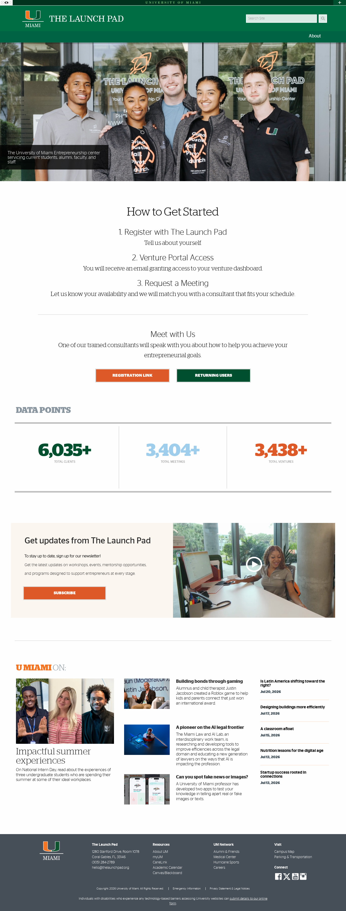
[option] (173, 112)
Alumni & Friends (226, 852)
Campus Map (284, 852)
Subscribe (65, 593)
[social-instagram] (303, 876)
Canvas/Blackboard (167, 873)
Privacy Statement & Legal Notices (230, 888)
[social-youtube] (295, 876)
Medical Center (225, 857)
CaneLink (160, 862)
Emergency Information (187, 888)
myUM (158, 857)
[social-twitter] (287, 876)
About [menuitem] (315, 36)
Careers (219, 868)
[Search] (323, 18)
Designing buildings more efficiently (292, 707)
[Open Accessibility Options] (6, 2)
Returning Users (213, 375)
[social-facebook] (278, 876)
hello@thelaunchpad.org (110, 868)
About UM (160, 852)
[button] (335, 897)
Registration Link (132, 375)
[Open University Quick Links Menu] (339, 2)
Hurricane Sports (226, 862)
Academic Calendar (167, 868)
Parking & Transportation (293, 857)
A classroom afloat (277, 729)
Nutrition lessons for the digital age (291, 751)
